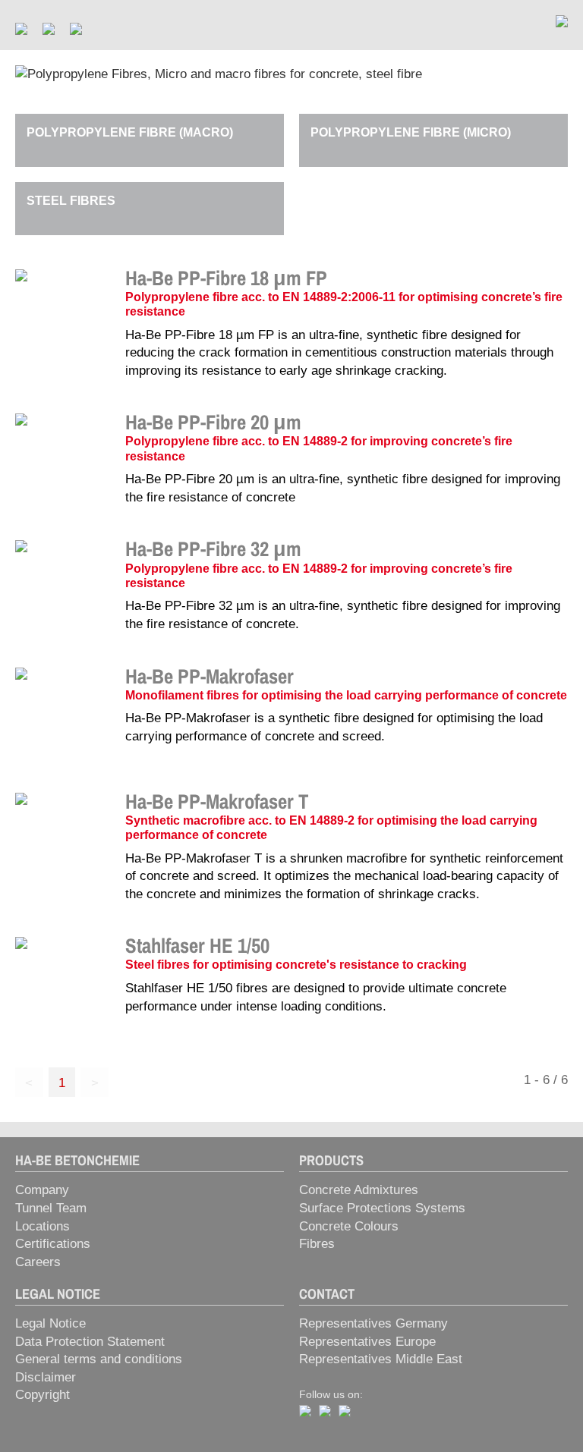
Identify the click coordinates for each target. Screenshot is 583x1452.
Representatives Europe (367, 1341)
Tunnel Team (51, 1208)
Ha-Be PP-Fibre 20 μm (213, 421)
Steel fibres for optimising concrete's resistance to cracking (296, 964)
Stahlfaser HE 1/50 (197, 945)
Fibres (317, 1244)
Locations (42, 1226)
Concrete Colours (349, 1226)
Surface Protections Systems (382, 1208)
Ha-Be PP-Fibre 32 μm (213, 548)
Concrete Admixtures (358, 1190)
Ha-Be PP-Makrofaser (209, 676)
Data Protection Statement (90, 1341)
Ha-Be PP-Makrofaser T (216, 801)
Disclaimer (45, 1377)
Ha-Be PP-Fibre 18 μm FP (226, 277)
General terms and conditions (98, 1359)
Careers (38, 1262)
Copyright (42, 1395)
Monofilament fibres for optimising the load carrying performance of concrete (346, 695)
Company (42, 1190)
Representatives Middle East (380, 1359)
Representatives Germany (373, 1323)
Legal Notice (50, 1323)
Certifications (52, 1244)
